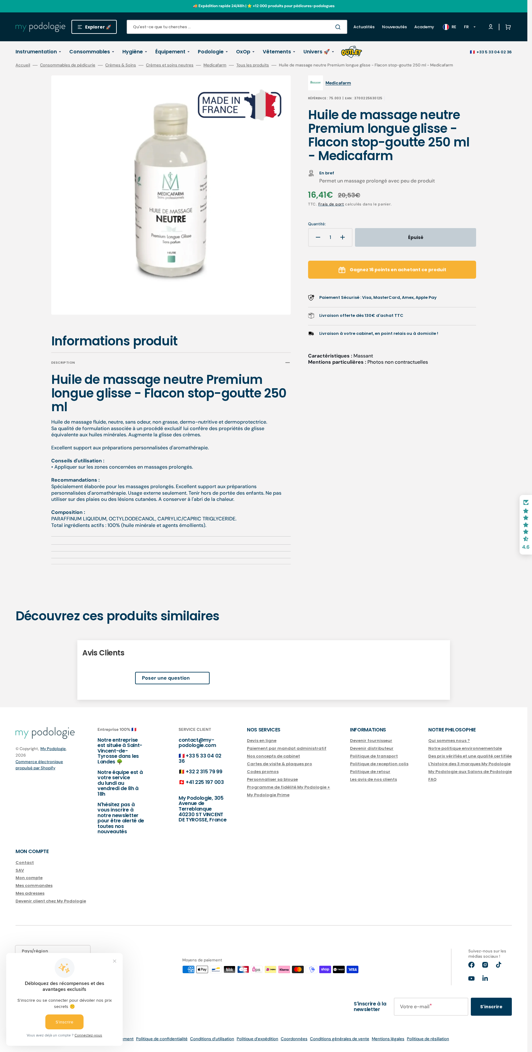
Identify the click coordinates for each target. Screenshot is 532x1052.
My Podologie (53, 748)
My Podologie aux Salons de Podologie (470, 772)
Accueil (23, 65)
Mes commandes (34, 885)
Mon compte (29, 878)
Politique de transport (374, 756)
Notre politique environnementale (465, 748)
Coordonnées (294, 1038)
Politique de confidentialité (162, 1038)
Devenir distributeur (371, 748)
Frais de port (331, 204)
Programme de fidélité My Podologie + (288, 787)
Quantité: (317, 224)
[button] (507, 27)
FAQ (432, 779)
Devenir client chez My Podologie (51, 901)
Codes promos (263, 772)
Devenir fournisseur (371, 741)
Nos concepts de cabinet (273, 756)
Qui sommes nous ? (449, 741)
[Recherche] (339, 27)
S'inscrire (491, 1007)
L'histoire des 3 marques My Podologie (469, 764)
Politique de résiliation (428, 1038)
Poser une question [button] (166, 678)
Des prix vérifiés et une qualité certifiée (470, 756)
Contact (25, 862)
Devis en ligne (261, 741)
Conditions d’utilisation (212, 1038)
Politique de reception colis (379, 764)
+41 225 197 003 (205, 782)
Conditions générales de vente (339, 1038)
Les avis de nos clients (373, 779)
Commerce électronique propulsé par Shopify (39, 765)
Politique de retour (370, 772)
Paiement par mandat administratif (286, 748)
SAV (20, 870)
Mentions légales (388, 1038)
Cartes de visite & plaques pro (279, 764)
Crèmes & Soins (120, 65)
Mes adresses (30, 893)
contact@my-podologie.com (197, 742)
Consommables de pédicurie (67, 65)
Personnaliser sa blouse (272, 779)
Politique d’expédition (257, 1038)
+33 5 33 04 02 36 (494, 52)
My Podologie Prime (268, 795)
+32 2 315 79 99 (204, 771)
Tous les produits (252, 65)
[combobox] (237, 27)
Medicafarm (214, 65)
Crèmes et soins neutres (169, 65)
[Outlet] (351, 52)
